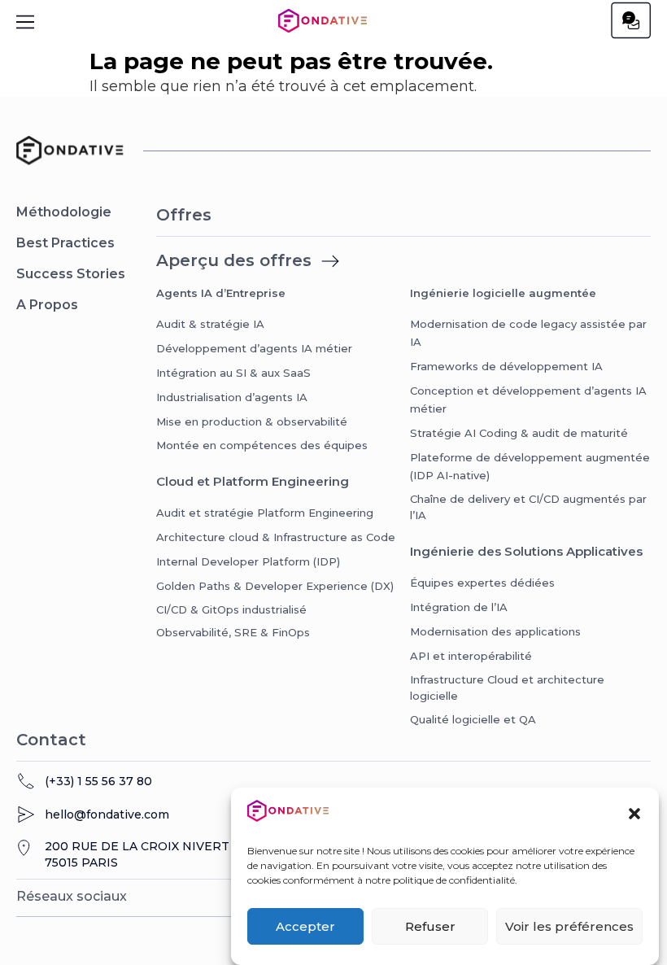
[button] (634, 814)
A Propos (47, 304)
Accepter (305, 926)
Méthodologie (63, 212)
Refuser (430, 926)
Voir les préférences (569, 926)
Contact (51, 739)
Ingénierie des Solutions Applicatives (526, 551)
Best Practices (65, 243)
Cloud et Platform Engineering (252, 481)
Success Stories (70, 274)
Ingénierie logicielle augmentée (503, 292)
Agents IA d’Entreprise (221, 292)
